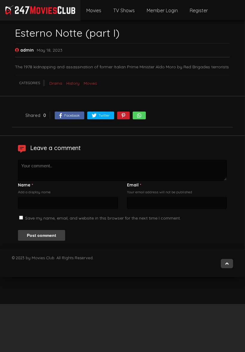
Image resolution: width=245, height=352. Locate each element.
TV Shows (124, 10)
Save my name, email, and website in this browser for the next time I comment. (103, 218)
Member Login (162, 10)
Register (199, 10)
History (72, 83)
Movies (93, 10)
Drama (55, 83)
